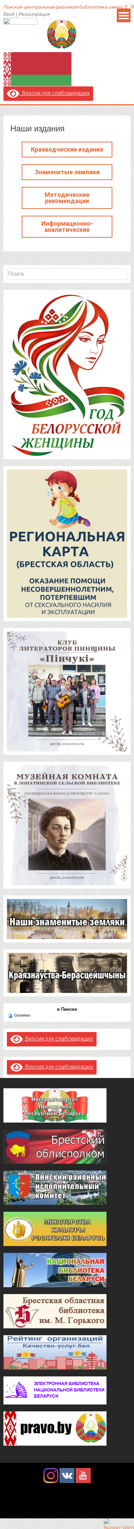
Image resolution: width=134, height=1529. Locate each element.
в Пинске (67, 1009)
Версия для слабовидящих (54, 93)
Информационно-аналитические (67, 226)
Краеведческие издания (67, 149)
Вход (8, 14)
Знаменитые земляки (67, 172)
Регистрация (34, 14)
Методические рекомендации (67, 197)
